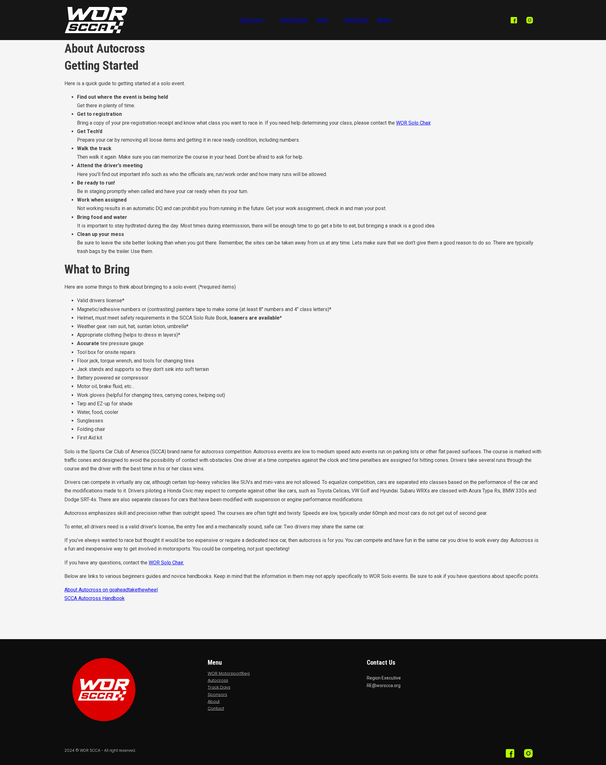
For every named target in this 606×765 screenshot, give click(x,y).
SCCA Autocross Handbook (94, 598)
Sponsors (217, 694)
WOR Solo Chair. (166, 563)
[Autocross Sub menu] (268, 20)
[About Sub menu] (395, 20)
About (383, 20)
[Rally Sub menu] (333, 20)
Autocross (252, 20)
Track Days (219, 687)
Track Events (294, 20)
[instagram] (530, 20)
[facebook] (514, 20)
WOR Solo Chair (413, 123)
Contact (216, 708)
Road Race (356, 20)
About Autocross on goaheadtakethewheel (111, 590)
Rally (322, 20)
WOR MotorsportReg (229, 673)
